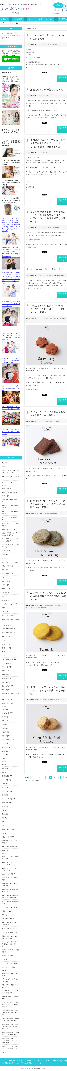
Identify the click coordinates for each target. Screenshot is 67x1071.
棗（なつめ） (7, 663)
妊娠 (4, 772)
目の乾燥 (55, 44)
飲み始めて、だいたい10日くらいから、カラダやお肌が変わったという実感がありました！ (11, 360)
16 (33, 780)
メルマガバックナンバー (9, 967)
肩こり (5, 806)
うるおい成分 (7, 566)
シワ (60, 318)
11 (26, 780)
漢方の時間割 (6, 670)
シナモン (5, 585)
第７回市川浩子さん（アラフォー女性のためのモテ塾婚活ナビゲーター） (10, 1040)
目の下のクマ (7, 791)
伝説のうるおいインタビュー (10, 974)
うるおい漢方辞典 (8, 615)
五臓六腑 (6, 636)
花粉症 (5, 814)
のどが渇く (56, 318)
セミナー (31, 19)
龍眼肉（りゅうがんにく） (10, 694)
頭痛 (4, 818)
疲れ (5, 787)
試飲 (4, 915)
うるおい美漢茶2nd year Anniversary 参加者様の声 (10, 896)
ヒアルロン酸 (6, 592)
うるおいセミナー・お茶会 (10, 477)
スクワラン (6, 588)
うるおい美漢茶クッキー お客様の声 (10, 923)
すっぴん (5, 717)
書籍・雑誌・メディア (10, 562)
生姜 (5, 611)
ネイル (5, 755)
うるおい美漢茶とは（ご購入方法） (10, 842)
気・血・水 (6, 667)
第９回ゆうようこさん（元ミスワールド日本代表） (10, 1047)
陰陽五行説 (6, 682)
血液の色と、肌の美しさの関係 (46, 89)
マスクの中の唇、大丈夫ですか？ (47, 269)
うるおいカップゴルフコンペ (10, 501)
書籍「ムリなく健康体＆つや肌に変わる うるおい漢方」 (10, 944)
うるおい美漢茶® (18, 19)
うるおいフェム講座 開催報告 (10, 512)
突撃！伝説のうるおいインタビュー (10, 986)
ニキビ (5, 751)
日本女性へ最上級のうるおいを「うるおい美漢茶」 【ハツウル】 (22, 1063)
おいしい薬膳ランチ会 (9, 928)
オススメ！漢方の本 (8, 629)
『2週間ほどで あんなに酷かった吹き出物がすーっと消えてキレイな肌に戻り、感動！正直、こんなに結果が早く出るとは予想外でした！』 (11, 252)
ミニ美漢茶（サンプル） (10, 907)
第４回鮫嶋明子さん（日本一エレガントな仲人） (10, 1019)
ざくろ (5, 569)
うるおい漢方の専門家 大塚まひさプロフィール (21, 1061)
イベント (6, 496)
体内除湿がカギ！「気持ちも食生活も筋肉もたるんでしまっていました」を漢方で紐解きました (48, 143)
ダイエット (6, 747)
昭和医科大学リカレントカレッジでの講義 (10, 540)
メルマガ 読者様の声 (10, 932)
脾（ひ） (5, 651)
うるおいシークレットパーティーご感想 (10, 863)
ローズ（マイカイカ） (9, 604)
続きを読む (61, 79)
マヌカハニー (6, 596)
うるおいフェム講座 (8, 874)
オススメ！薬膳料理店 (9, 632)
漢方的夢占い (6, 678)
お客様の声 (4, 19)
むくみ (61, 605)
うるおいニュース (40, 318)
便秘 (55, 421)
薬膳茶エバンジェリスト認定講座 (10, 546)
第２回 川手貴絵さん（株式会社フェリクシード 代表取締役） (10, 1004)
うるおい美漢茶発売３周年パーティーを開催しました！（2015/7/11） (11, 409)
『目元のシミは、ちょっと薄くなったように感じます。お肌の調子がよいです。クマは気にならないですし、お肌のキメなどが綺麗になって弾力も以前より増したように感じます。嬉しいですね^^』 (11, 225)
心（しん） (6, 640)
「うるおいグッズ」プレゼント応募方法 (10, 980)
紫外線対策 (43, 607)
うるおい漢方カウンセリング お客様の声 (11, 884)
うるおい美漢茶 (8, 829)
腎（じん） (6, 655)
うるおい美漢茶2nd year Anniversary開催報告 (10, 534)
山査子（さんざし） (9, 659)
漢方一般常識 (6, 674)
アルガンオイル (7, 573)
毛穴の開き (61, 275)
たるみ (47, 152)
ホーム (3, 1061)
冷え (5, 768)
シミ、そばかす (30, 607)
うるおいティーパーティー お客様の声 (10, 869)
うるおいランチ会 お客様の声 (10, 879)
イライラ (55, 699)
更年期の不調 (7, 776)
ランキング (6, 550)
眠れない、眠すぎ (8, 799)
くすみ (54, 605)
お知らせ (5, 959)
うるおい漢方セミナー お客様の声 (10, 890)
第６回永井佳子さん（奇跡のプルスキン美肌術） (10, 1033)
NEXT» (38, 780)
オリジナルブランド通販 (10, 963)
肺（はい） (6, 648)
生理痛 (5, 783)
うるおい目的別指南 (41, 44)
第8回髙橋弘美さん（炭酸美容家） (10, 998)
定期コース (7, 911)
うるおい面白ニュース (9, 492)
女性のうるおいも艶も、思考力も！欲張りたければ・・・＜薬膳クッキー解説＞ (47, 308)
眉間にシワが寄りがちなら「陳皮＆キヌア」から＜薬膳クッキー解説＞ (47, 690)
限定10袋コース (8, 918)
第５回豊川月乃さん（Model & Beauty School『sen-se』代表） (10, 1026)
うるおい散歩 (7, 488)
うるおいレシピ (8, 837)
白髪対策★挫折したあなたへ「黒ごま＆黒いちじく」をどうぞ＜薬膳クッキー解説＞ (47, 504)
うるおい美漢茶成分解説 (10, 846)
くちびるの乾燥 (49, 44)
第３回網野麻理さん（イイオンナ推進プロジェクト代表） (10, 1012)
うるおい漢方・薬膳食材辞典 (10, 620)
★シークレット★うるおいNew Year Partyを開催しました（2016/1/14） (11, 388)
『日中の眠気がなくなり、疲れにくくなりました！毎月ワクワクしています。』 (11, 304)
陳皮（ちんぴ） (7, 686)
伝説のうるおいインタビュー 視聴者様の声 (11, 937)
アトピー (5, 732)
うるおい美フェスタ (9, 529)
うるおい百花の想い (9, 699)
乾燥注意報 (6, 554)
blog (5, 463)
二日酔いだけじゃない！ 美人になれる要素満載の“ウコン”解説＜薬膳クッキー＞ (48, 595)
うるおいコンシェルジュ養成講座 (10, 506)
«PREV (27, 777)
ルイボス (5, 600)
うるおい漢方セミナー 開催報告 (10, 524)
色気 (4, 810)
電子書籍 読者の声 (8, 955)
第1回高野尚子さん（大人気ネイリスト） (10, 992)
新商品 (57, 421)
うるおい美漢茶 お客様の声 (10, 902)
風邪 (4, 821)
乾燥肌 (47, 95)
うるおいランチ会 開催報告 (10, 518)
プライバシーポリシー (44, 1061)
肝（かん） (6, 644)
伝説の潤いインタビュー (46, 19)
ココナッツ (6, 581)
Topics (4, 466)
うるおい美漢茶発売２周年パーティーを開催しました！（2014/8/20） (11, 432)
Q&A (4, 833)
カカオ (5, 577)
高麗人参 (5, 690)
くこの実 (5, 625)
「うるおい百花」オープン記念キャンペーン (10, 471)
